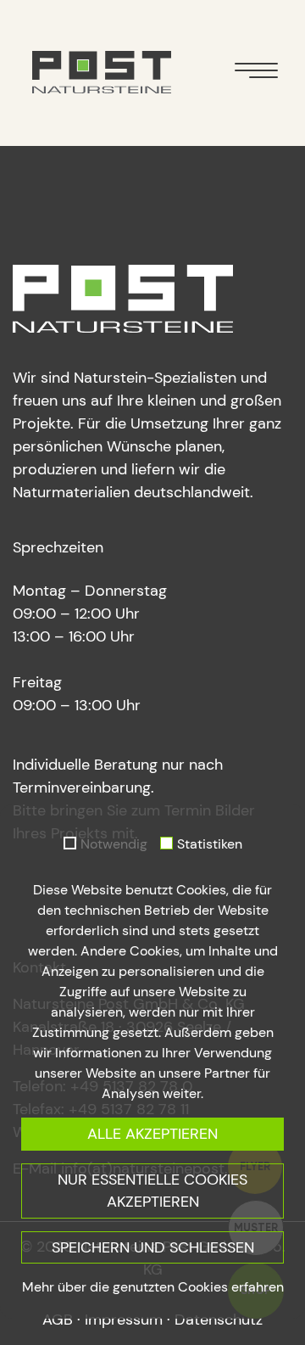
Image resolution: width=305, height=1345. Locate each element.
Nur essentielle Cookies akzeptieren (152, 1190)
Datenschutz (219, 1319)
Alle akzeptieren (152, 1133)
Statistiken (209, 844)
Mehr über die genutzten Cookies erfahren (153, 1287)
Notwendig (113, 844)
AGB (57, 1319)
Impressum (124, 1319)
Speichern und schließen (153, 1247)
